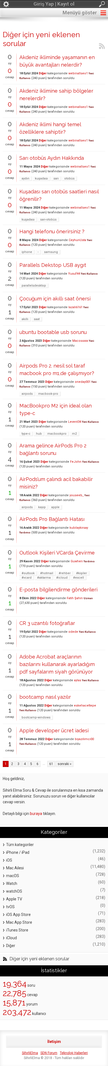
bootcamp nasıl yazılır (45, 697)
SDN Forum (48, 1053)
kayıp (42, 507)
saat (37, 319)
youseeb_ (77, 495)
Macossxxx (80, 341)
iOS (9, 860)
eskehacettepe (85, 705)
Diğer (43, 73)
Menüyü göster (80, 13)
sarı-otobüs (48, 219)
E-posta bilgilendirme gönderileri (58, 589)
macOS (12, 875)
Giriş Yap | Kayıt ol (54, 4)
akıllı (25, 319)
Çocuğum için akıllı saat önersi (55, 299)
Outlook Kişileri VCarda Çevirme (57, 553)
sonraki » (64, 764)
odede (73, 632)
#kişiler (81, 573)
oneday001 (83, 382)
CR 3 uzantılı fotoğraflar (47, 623)
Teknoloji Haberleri (74, 1053)
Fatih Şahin (75, 598)
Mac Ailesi (15, 868)
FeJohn (75, 462)
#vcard (27, 577)
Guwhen (77, 561)
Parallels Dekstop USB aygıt (52, 265)
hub (39, 433)
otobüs (69, 178)
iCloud (11, 938)
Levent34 (74, 422)
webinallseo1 (78, 73)
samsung (51, 252)
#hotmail (46, 573)
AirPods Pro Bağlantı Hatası (51, 519)
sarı (56, 178)
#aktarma (44, 577)
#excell (78, 577)
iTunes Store (17, 930)
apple (55, 507)
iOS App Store (18, 914)
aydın (25, 178)
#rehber (65, 573)
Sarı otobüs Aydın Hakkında (51, 158)
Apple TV (14, 899)
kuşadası (41, 178)
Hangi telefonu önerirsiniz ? (51, 231)
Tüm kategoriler (20, 844)
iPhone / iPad (17, 852)
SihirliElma (30, 1053)
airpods (27, 394)
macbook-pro (48, 394)
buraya (36, 813)
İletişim (54, 1041)
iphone (27, 252)
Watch (11, 883)
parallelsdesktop (34, 285)
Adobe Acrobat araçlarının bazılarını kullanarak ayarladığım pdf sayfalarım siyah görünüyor (57, 664)
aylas (77, 680)
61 (51, 764)
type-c (26, 433)
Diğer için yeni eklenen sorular (39, 959)
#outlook (28, 573)
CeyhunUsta (77, 240)
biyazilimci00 (84, 739)
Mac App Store (19, 922)
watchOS (14, 891)
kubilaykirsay (79, 528)
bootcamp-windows (36, 717)
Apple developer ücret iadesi (54, 730)
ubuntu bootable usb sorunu (53, 332)
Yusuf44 (74, 273)
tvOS (10, 907)
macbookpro (56, 433)
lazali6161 (75, 307)
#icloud (62, 577)
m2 (74, 433)
